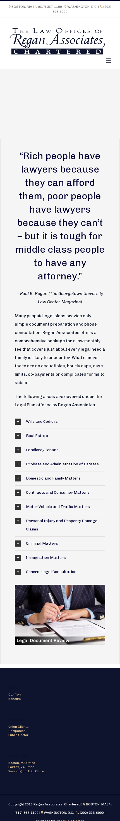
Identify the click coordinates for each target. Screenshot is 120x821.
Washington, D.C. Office (26, 771)
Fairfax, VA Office (21, 767)
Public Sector (18, 735)
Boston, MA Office (21, 763)
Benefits (14, 699)
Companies (16, 731)
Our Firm (14, 695)
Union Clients (18, 727)
